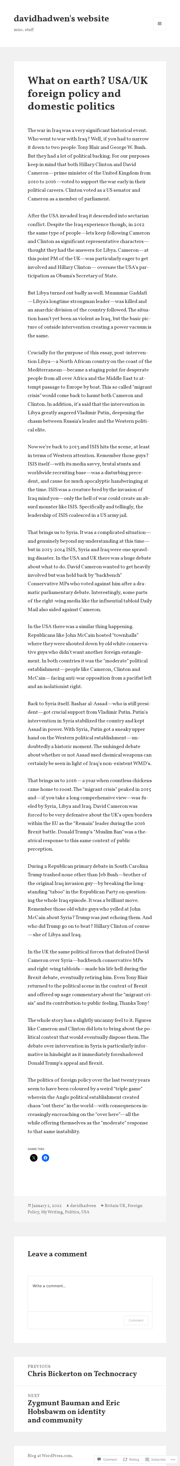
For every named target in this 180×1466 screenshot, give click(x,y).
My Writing (52, 1212)
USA (85, 1212)
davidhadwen (83, 1206)
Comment (136, 1320)
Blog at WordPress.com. (50, 1456)
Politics (72, 1212)
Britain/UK (115, 1206)
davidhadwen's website (61, 19)
